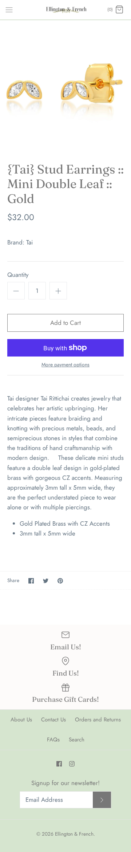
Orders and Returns (98, 720)
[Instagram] (72, 764)
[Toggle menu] (9, 9)
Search (76, 740)
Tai (29, 242)
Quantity (17, 275)
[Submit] (102, 800)
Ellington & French (74, 833)
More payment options (65, 365)
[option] (65, 85)
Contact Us (53, 720)
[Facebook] (59, 764)
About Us (21, 720)
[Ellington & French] (65, 10)
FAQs (53, 740)
